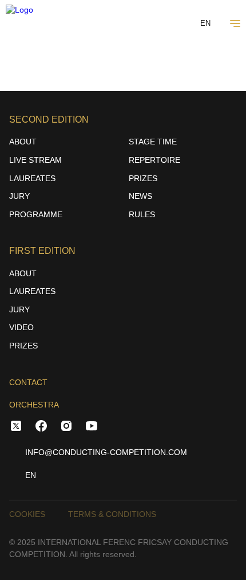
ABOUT (23, 141)
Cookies (27, 514)
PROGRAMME (35, 214)
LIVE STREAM (35, 159)
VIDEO (21, 327)
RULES (142, 214)
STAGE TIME (153, 141)
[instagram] (66, 427)
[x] (16, 427)
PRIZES (143, 178)
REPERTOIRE (154, 159)
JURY (19, 196)
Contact (28, 382)
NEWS (140, 196)
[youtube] (91, 427)
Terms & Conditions (112, 514)
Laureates (32, 178)
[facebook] (41, 427)
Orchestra (34, 404)
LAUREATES (32, 291)
